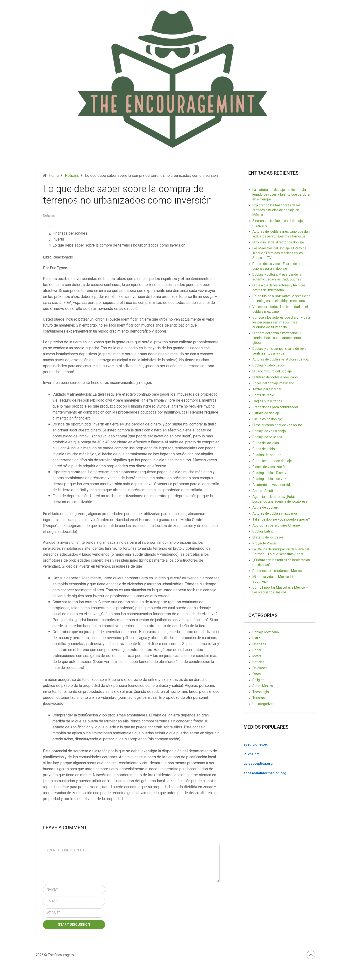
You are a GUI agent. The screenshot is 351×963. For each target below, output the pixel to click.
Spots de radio (263, 395)
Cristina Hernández (266, 455)
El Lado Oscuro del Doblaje (272, 371)
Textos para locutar (267, 389)
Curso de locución (265, 443)
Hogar (256, 650)
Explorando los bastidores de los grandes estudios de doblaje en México (276, 210)
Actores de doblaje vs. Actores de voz (280, 359)
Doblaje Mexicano (265, 632)
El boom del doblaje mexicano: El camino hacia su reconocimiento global (276, 337)
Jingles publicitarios (267, 401)
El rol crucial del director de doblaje (278, 242)
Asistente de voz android (271, 485)
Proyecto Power (264, 543)
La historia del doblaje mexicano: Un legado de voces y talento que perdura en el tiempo (281, 194)
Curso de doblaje (264, 449)
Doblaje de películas (267, 437)
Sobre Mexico (262, 686)
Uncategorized (263, 704)
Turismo (258, 698)
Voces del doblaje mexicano (273, 383)
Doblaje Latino (263, 531)
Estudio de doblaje (266, 413)
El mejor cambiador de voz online (277, 425)
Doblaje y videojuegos (268, 365)
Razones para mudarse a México (277, 571)
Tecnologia (260, 692)
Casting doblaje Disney (269, 473)
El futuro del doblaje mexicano (275, 377)
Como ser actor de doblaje (272, 461)
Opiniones (259, 668)
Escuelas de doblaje (267, 419)
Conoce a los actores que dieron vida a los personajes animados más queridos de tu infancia (281, 322)
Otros (256, 674)
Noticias (49, 215)
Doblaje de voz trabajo (269, 431)
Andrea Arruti (262, 491)
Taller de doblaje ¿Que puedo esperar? (281, 519)
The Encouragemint (63, 955)
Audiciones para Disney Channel (276, 525)
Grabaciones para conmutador (275, 407)
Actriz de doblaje (265, 507)
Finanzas (259, 644)
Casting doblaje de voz (269, 479)
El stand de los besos (268, 537)
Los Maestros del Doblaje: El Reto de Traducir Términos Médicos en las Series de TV (279, 253)
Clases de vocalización (269, 467)
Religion (258, 680)
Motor (256, 656)
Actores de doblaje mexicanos (275, 513)
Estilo (256, 638)
